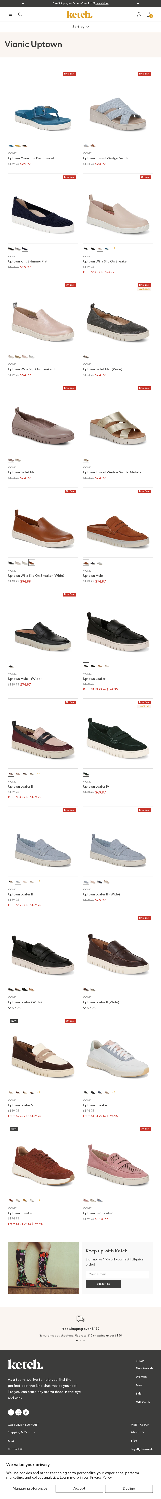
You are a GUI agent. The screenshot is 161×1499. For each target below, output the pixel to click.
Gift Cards (143, 1402)
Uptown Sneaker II (21, 1213)
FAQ (11, 1440)
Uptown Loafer (94, 679)
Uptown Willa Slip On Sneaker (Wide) (36, 575)
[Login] (139, 14)
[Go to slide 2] (80, 1340)
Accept (79, 1488)
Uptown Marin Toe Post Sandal (31, 158)
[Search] (20, 14)
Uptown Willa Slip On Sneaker (105, 261)
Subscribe (103, 1284)
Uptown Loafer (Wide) (25, 1002)
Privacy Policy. (101, 1477)
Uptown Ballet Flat (22, 472)
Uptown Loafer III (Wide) (101, 894)
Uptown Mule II (94, 575)
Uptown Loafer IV (96, 786)
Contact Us (15, 1449)
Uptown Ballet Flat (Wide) (102, 369)
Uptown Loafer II (20, 786)
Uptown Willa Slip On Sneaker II (31, 369)
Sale (139, 1393)
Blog (134, 1440)
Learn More (102, 3)
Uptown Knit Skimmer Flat (28, 261)
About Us (137, 1432)
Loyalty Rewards (142, 1449)
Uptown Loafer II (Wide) (101, 1002)
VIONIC (12, 153)
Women (141, 1377)
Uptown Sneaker (95, 1105)
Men (139, 1385)
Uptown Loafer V (20, 1105)
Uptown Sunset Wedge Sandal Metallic (112, 472)
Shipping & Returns (21, 1432)
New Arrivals (144, 1368)
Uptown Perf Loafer (98, 1213)
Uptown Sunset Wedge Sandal (106, 158)
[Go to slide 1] (77, 1340)
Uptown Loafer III (21, 894)
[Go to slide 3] (84, 1340)
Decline (129, 1488)
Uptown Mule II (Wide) (24, 679)
